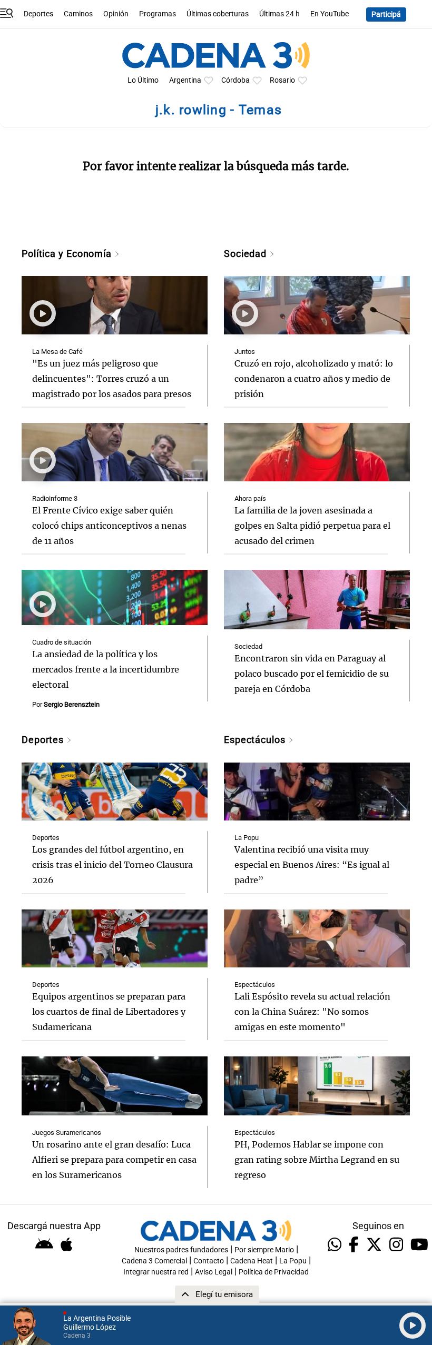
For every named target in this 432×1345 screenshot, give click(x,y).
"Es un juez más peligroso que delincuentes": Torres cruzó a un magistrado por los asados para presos (111, 378)
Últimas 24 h (279, 13)
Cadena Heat (251, 1261)
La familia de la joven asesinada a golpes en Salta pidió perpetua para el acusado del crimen (312, 525)
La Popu (246, 838)
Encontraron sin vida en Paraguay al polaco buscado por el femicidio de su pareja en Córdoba (311, 673)
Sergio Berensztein (72, 704)
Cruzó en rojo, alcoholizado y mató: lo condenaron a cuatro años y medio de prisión (313, 378)
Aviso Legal (213, 1272)
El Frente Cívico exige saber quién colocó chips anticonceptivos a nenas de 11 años (109, 525)
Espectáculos (256, 739)
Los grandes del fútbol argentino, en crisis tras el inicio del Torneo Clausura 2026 (112, 864)
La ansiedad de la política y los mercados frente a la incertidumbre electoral (105, 669)
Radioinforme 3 (54, 498)
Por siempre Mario (264, 1249)
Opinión (116, 13)
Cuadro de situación (61, 642)
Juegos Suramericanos (66, 1132)
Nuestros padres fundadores (181, 1249)
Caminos (78, 13)
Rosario (282, 80)
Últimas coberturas (217, 13)
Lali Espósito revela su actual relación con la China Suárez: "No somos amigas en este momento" (312, 1011)
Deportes (38, 13)
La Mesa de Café (57, 351)
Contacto (208, 1261)
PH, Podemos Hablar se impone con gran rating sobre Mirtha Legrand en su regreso (316, 1159)
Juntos (244, 351)
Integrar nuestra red (156, 1272)
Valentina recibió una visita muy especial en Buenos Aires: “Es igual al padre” (311, 864)
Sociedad (246, 253)
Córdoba (235, 80)
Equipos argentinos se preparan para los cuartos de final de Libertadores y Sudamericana (108, 1011)
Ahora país (250, 498)
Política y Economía (68, 253)
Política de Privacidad (274, 1272)
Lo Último (143, 80)
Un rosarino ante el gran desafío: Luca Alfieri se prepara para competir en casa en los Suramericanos (114, 1159)
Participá (386, 14)
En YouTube (329, 13)
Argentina (185, 80)
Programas (157, 13)
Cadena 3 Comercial (154, 1261)
